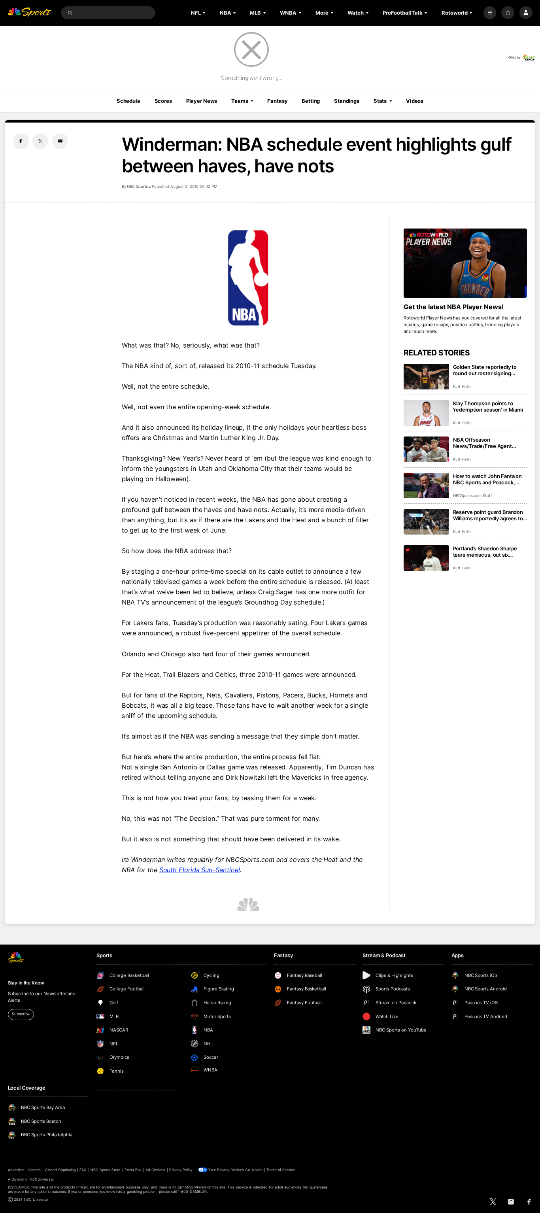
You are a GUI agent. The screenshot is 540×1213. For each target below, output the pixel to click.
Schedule (128, 101)
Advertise (16, 1170)
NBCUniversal (41, 1179)
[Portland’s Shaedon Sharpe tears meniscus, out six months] (426, 558)
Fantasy (277, 101)
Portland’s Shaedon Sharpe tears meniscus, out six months (485, 551)
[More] (490, 12)
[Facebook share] (21, 141)
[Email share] (60, 141)
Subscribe (21, 1014)
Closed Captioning (60, 1170)
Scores (163, 101)
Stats (380, 101)
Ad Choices (155, 1170)
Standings (346, 101)
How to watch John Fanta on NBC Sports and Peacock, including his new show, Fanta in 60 (489, 479)
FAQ (82, 1170)
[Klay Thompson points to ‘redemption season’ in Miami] (426, 413)
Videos (414, 101)
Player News (201, 101)
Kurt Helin (462, 386)
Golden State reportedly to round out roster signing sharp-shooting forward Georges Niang (485, 370)
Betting (311, 101)
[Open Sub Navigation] (204, 12)
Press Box (133, 1170)
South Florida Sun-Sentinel (199, 870)
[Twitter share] (40, 141)
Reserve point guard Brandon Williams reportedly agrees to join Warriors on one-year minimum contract (488, 515)
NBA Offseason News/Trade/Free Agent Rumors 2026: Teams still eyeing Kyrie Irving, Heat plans (489, 442)
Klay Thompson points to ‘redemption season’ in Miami (488, 406)
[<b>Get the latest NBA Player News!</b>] (465, 263)
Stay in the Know (26, 983)
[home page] (30, 13)
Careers (34, 1170)
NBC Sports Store (106, 1170)
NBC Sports (137, 186)
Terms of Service (280, 1170)
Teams (239, 101)
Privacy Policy (181, 1170)
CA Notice (253, 1170)
